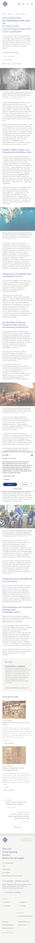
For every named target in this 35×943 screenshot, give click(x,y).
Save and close (17, 489)
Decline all (24, 484)
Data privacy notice (9, 476)
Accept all (10, 484)
